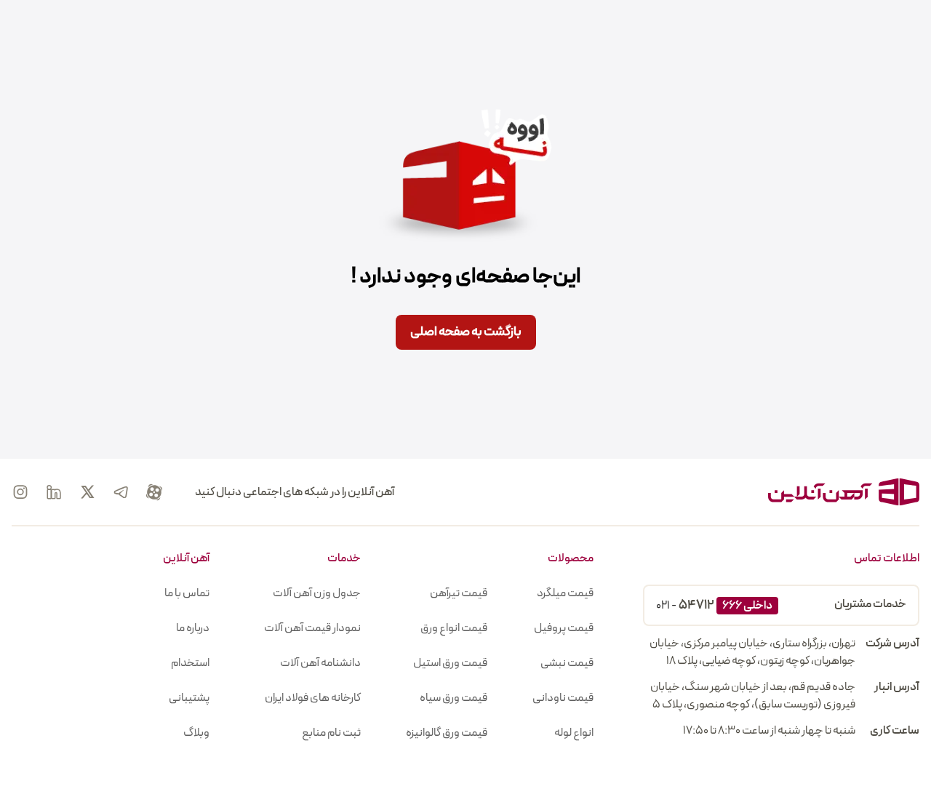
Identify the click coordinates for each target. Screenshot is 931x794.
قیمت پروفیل (564, 628)
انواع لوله (574, 733)
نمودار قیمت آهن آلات (312, 628)
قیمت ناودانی (563, 698)
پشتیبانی (189, 698)
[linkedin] (54, 492)
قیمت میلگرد (565, 593)
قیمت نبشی (567, 663)
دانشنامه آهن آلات (320, 663)
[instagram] (20, 492)
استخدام (190, 663)
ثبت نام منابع (331, 733)
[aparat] (154, 492)
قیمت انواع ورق (453, 628)
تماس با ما (186, 593)
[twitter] (87, 492)
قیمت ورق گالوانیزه (446, 733)
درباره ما (192, 628)
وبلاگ (196, 733)
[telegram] (120, 492)
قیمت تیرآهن (458, 593)
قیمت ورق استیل (450, 663)
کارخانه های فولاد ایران (313, 698)
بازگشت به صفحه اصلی (466, 332)
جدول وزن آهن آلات (317, 593)
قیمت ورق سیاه (453, 698)
